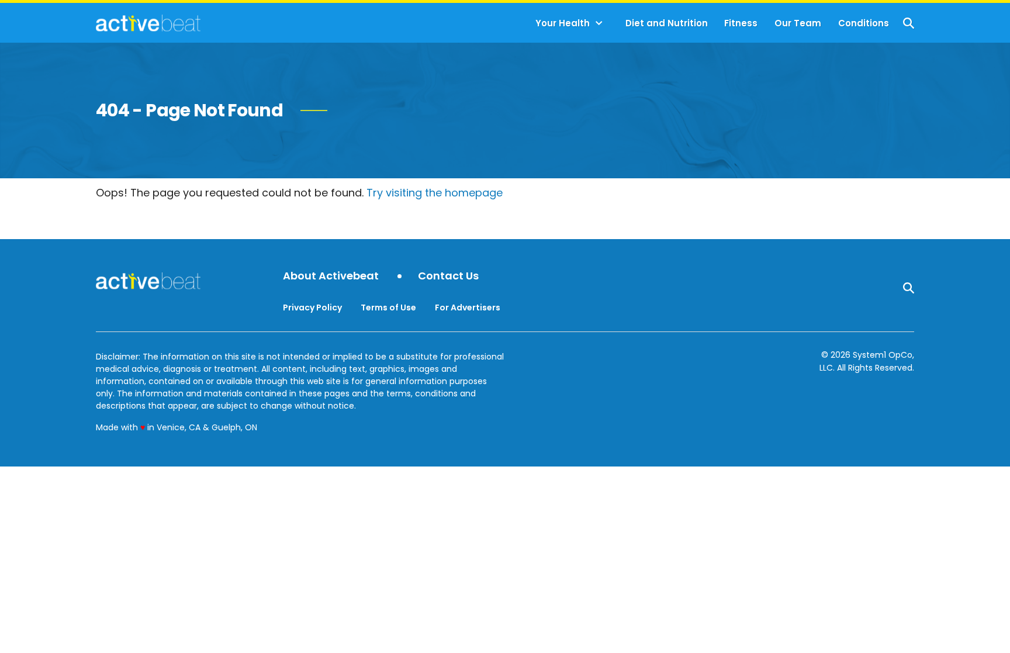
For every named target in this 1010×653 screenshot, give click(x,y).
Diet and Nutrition (666, 23)
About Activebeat (331, 276)
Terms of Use (388, 307)
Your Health (562, 23)
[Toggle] (599, 23)
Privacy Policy (312, 307)
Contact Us (448, 276)
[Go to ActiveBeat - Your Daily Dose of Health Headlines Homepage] (148, 23)
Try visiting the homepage (434, 192)
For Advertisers (467, 307)
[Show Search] (908, 23)
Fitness (741, 23)
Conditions (863, 23)
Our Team (797, 23)
